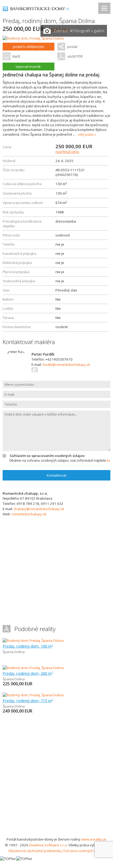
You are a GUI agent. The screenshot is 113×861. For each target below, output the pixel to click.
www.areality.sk (93, 839)
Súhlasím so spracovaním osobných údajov (47, 455)
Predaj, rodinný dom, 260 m (28, 673)
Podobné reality (34, 629)
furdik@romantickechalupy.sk (66, 364)
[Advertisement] (56, 777)
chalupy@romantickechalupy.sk (39, 508)
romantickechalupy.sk (29, 514)
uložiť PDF (75, 56)
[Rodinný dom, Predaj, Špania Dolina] (33, 38)
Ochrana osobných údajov (84, 850)
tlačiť (16, 56)
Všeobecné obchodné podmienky (35, 850)
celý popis (86, 134)
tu (108, 460)
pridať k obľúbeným (28, 46)
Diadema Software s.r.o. (48, 845)
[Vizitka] (35, 369)
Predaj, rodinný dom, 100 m (28, 646)
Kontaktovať (56, 475)
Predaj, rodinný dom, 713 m (28, 700)
